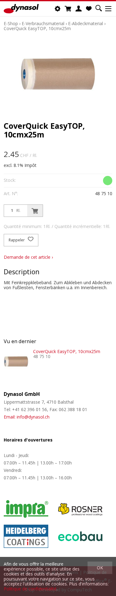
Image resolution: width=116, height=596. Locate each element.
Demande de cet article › (28, 257)
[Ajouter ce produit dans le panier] (35, 211)
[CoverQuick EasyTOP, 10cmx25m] (16, 361)
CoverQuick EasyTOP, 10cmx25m (37, 28)
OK (100, 568)
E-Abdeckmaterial (85, 23)
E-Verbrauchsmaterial (43, 23)
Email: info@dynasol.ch (26, 417)
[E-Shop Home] (21, 9)
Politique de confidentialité (30, 589)
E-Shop (11, 23)
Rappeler (17, 240)
